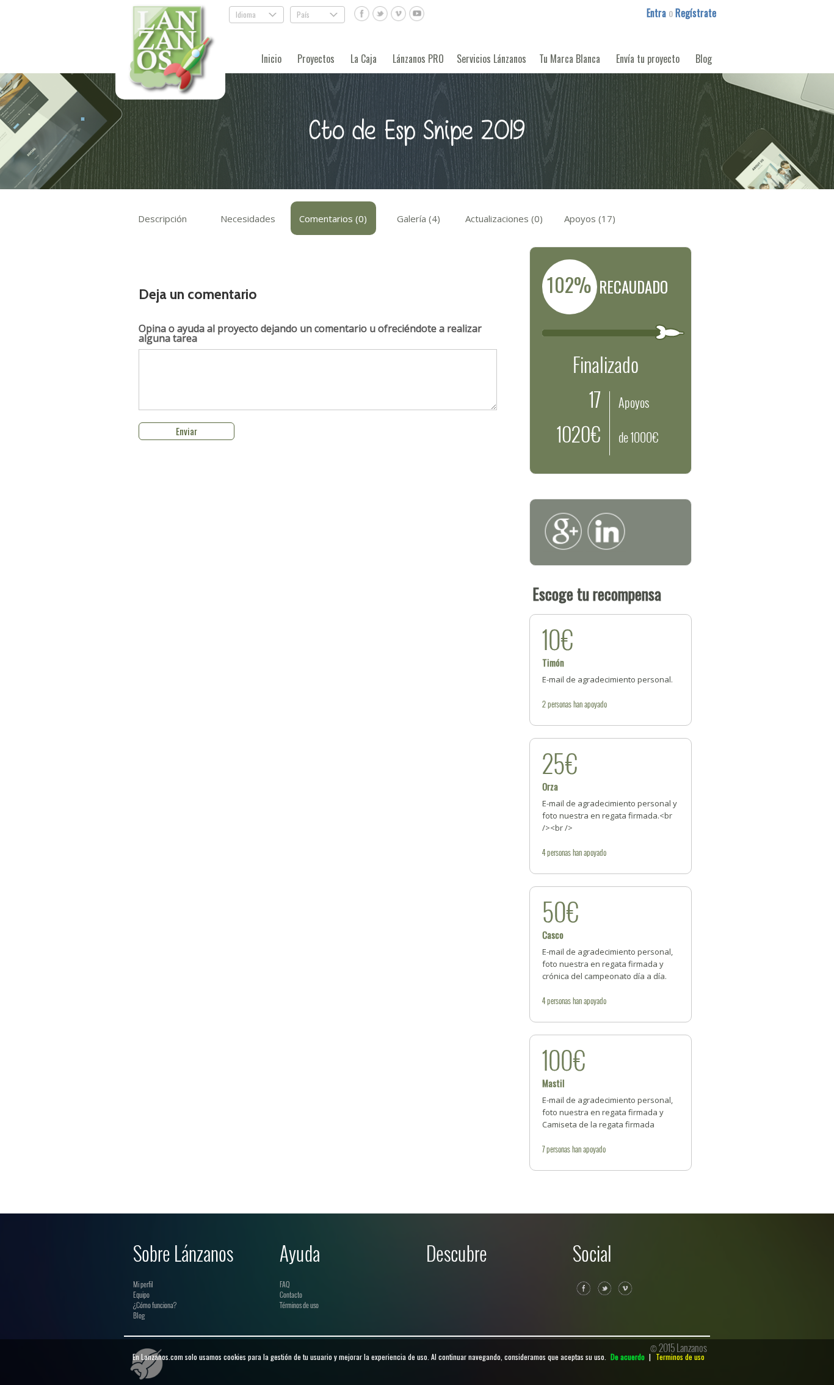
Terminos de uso (680, 1356)
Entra (658, 12)
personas (559, 704)
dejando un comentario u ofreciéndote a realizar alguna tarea (310, 333)
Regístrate (695, 12)
